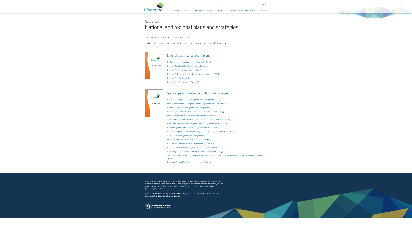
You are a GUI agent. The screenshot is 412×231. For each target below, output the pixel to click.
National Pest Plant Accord (178, 78)
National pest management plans (188, 56)
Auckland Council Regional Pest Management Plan (187, 136)
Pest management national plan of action (189, 62)
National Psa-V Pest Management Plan (183, 70)
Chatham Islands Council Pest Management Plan (186, 140)
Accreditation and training (203, 10)
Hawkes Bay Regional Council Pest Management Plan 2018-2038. (194, 144)
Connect (221, 10)
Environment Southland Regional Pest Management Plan (190, 116)
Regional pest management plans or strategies (197, 93)
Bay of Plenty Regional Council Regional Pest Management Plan (193, 100)
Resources (263, 10)
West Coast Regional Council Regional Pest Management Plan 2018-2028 (197, 124)
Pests (175, 10)
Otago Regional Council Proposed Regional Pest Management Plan (193, 152)
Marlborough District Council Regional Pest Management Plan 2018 (194, 112)
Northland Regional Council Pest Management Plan (187, 162)
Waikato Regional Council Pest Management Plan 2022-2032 (192, 128)
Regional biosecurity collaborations (242, 10)
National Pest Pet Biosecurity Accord (182, 82)
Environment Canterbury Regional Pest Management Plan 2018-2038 (195, 104)
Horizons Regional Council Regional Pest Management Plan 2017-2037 (196, 148)
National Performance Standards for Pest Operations (193, 74)
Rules (186, 10)
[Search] (263, 4)
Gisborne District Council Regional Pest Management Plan (190, 108)
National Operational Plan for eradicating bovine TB (187, 66)
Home (147, 37)
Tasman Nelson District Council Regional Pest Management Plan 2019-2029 (198, 120)
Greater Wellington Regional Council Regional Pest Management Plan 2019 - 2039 (200, 132)
